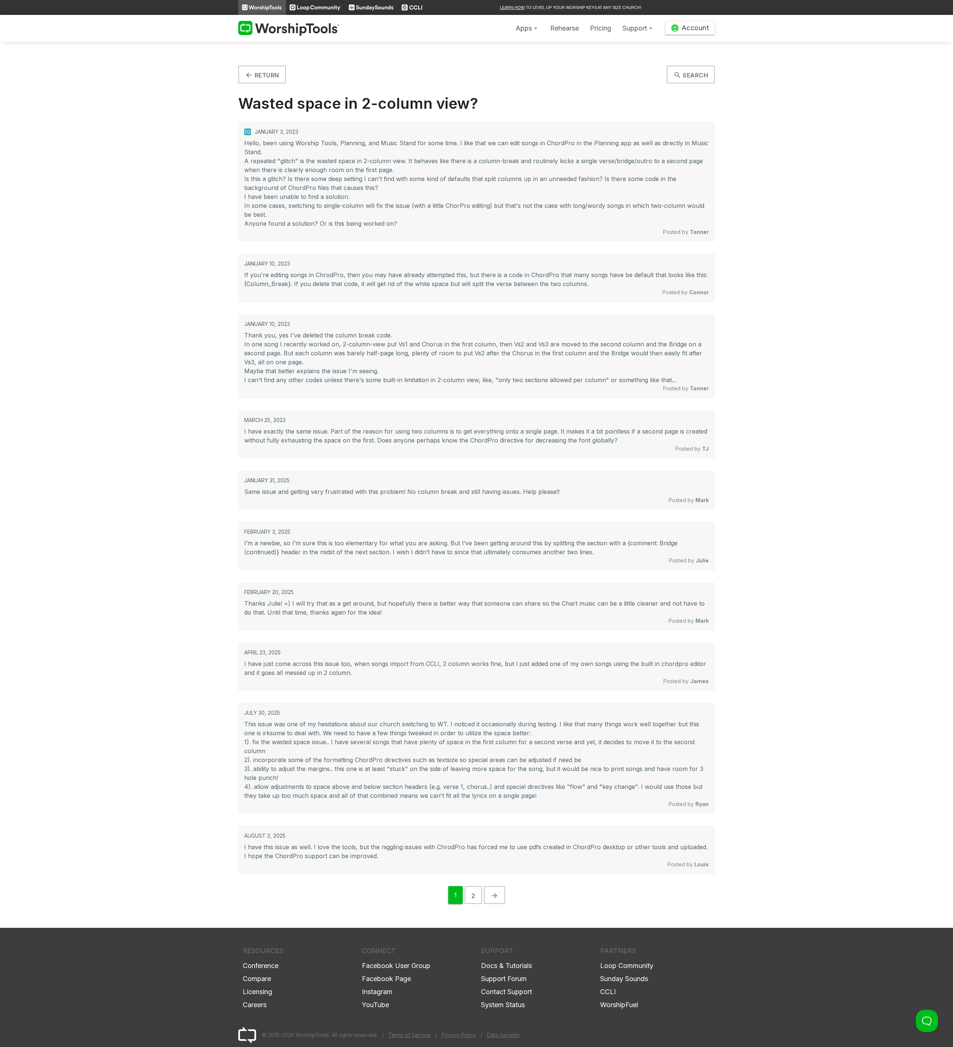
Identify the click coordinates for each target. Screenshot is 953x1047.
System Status (503, 1005)
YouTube (375, 1005)
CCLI (608, 992)
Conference (260, 966)
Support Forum (504, 979)
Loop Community (626, 966)
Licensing (257, 992)
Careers (255, 1005)
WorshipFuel (619, 1005)
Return (262, 75)
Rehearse (564, 28)
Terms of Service (409, 1035)
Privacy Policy (459, 1035)
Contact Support (506, 992)
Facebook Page (386, 979)
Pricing (600, 28)
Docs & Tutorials (506, 966)
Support (638, 28)
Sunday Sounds (624, 979)
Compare (257, 979)
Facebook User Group (396, 966)
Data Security (503, 1035)
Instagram (377, 992)
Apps (527, 28)
